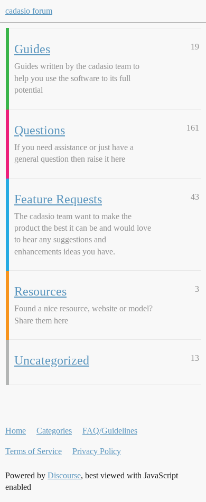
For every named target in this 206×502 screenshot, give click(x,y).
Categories (54, 430)
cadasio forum (28, 10)
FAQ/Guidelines (109, 430)
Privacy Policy (96, 451)
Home (15, 430)
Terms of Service (33, 451)
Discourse (64, 475)
